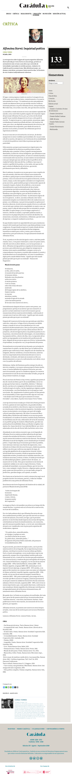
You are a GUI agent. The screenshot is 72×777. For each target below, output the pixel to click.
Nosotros (11, 729)
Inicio (8, 13)
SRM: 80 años (54, 119)
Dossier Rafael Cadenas (57, 116)
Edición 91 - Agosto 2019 (10, 693)
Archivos (52, 80)
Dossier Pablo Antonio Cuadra (56, 123)
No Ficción (47, 13)
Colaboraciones (38, 729)
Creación (37, 13)
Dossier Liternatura (56, 113)
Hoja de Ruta (26, 13)
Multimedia (54, 129)
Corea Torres (7, 52)
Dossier (36, 15)
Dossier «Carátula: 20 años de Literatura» (58, 110)
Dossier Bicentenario (57, 126)
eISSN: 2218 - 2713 (36, 740)
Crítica (16, 13)
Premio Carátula (23, 729)
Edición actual (59, 13)
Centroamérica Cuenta (55, 729)
